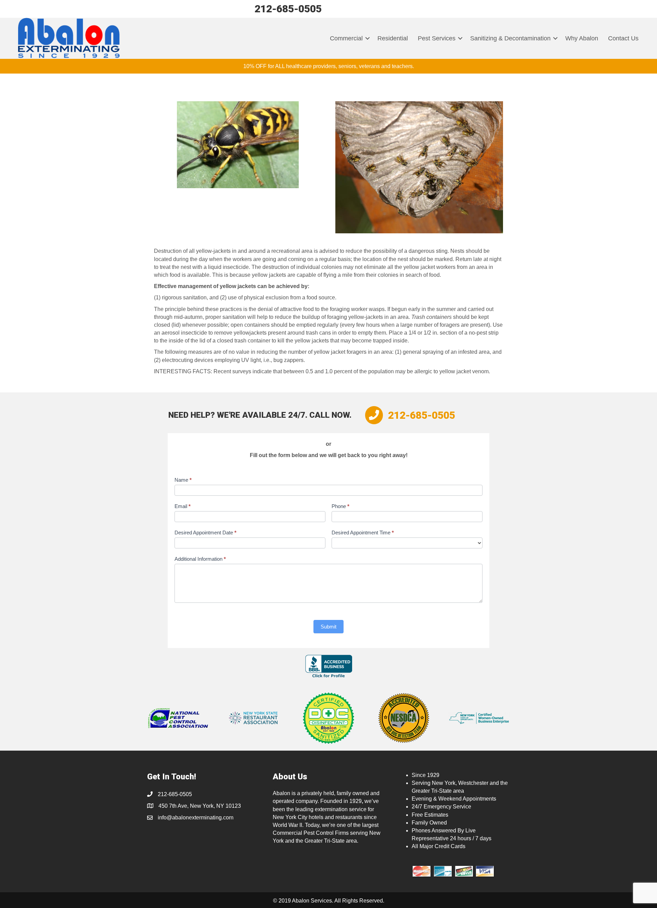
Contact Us (623, 38)
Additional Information (200, 559)
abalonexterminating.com (202, 817)
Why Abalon (581, 38)
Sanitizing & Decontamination (510, 38)
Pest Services (436, 38)
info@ (165, 817)
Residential (392, 38)
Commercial (346, 38)
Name (183, 480)
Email (183, 506)
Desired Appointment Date (205, 532)
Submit (328, 627)
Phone (340, 506)
